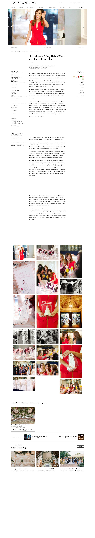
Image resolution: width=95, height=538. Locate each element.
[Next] (83, 27)
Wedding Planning (52, 7)
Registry (71, 7)
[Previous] (12, 27)
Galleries (21, 7)
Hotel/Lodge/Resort (79, 97)
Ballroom (81, 85)
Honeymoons (62, 7)
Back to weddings (14, 47)
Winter (82, 82)
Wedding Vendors (30, 7)
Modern (82, 90)
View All (80, 446)
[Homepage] (24, 3)
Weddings (13, 7)
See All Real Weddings (16, 437)
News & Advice (41, 7)
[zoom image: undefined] (24, 252)
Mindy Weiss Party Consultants (18, 145)
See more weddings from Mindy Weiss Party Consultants (23, 430)
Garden (82, 87)
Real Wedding (81, 93)
